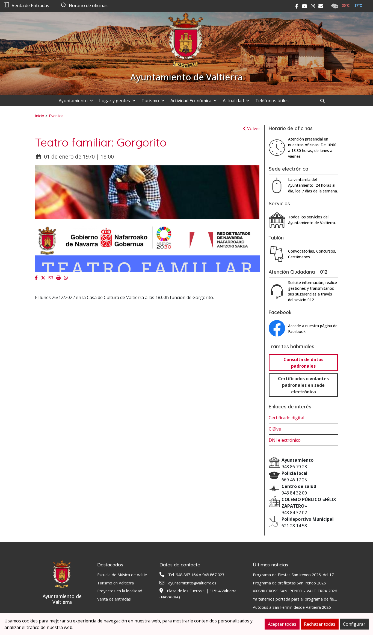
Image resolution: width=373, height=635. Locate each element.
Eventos (56, 115)
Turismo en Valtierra (115, 583)
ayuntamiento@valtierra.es (192, 583)
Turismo (150, 101)
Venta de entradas (114, 599)
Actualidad (233, 101)
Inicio (39, 115)
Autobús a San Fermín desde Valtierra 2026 (292, 607)
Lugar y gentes (114, 101)
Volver (253, 128)
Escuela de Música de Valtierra (124, 574)
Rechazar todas (319, 624)
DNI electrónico (285, 440)
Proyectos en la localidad (119, 590)
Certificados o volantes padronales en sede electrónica (303, 385)
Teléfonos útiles (272, 101)
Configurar (354, 624)
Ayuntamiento (73, 101)
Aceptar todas (282, 624)
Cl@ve (275, 429)
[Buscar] (324, 101)
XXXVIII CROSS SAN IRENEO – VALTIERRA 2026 (295, 590)
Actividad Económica (190, 101)
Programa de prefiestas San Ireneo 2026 (289, 583)
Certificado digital (286, 418)
